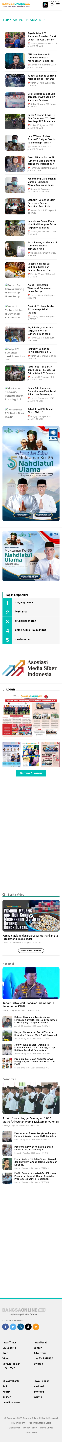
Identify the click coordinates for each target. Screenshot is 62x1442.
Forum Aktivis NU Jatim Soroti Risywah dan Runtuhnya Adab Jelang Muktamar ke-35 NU (35, 1162)
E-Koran (8, 689)
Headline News (11, 1402)
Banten (38, 1348)
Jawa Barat (40, 1342)
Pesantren (9, 1079)
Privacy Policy (30, 1427)
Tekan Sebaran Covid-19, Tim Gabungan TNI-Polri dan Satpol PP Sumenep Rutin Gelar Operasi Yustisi (41, 121)
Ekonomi (39, 1391)
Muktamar (21, 611)
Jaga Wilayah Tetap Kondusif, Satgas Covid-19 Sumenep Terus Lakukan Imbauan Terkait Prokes (41, 142)
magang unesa (24, 602)
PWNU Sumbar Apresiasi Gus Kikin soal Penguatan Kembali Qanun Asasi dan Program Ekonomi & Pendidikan (35, 1176)
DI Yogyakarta (11, 1381)
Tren (5, 1353)
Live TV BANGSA (43, 1358)
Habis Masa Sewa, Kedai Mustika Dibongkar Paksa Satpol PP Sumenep (41, 224)
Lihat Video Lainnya (31, 950)
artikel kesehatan (25, 620)
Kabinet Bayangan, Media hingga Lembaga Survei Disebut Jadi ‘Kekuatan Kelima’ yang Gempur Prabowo (35, 1020)
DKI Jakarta (9, 1348)
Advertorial (40, 1353)
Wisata (38, 1397)
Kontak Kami (31, 1432)
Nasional (8, 963)
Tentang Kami (18, 1422)
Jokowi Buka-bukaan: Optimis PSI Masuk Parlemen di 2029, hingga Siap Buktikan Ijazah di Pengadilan (34, 1047)
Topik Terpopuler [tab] (16, 595)
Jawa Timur (9, 1342)
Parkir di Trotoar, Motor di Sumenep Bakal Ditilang (40, 309)
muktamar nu (23, 639)
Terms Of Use (46, 1427)
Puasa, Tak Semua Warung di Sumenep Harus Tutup (39, 288)
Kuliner (6, 1397)
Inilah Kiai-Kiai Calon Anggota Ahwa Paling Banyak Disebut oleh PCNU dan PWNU (34, 1062)
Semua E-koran (31, 773)
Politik (6, 1391)
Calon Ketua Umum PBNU (30, 630)
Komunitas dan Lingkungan (11, 1366)
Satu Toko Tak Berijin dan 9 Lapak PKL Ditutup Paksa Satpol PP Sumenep (41, 370)
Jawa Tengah (41, 1381)
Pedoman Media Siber (40, 1422)
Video (5, 1358)
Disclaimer (14, 1427)
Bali (4, 1386)
